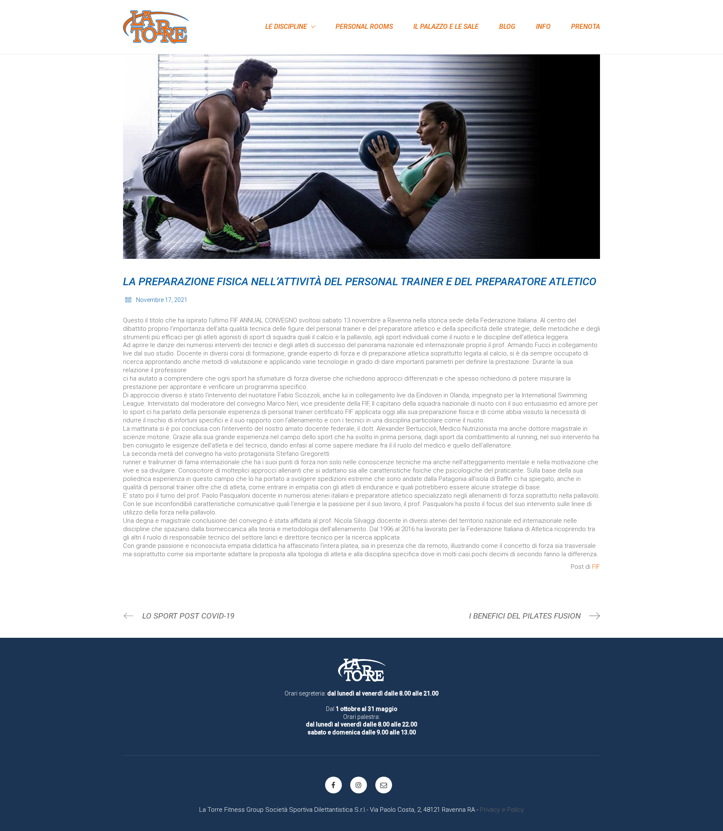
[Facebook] (333, 785)
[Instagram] (358, 785)
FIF (596, 566)
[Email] (383, 785)
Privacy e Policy (502, 809)
